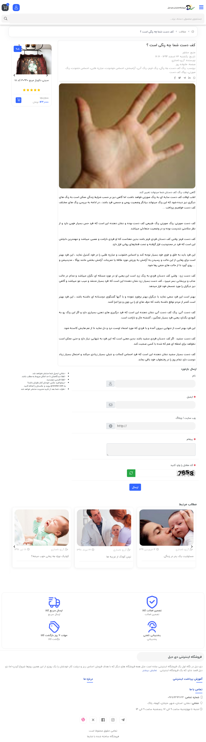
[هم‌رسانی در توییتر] (179, 78)
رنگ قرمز (153, 68)
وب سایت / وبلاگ (186, 418)
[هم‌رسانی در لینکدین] (189, 78)
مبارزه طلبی (97, 68)
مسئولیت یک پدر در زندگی (179, 556)
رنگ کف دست (178, 68)
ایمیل (190, 397)
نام (194, 375)
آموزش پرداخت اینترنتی (187, 678)
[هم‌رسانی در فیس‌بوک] (175, 78)
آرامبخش (131, 68)
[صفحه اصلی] (192, 31)
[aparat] (83, 719)
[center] (5, 19)
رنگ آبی (142, 68)
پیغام (190, 439)
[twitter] (93, 719)
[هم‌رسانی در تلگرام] (184, 78)
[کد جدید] (131, 473)
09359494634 (183, 697)
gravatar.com (57, 386)
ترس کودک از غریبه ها (118, 557)
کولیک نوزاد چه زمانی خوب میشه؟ (50, 556)
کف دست (175, 72)
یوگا (184, 72)
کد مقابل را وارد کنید (182, 465)
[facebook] (102, 719)
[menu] (201, 7)
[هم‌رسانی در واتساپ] (194, 78)
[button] (18, 100)
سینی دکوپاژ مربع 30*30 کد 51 (31, 80)
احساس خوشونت (114, 68)
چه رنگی (164, 68)
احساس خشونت (80, 68)
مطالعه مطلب (168, 563)
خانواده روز (181, 64)
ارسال (135, 487)
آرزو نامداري (178, 60)
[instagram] (112, 719)
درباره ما (88, 678)
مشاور (185, 52)
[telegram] (122, 719)
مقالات (182, 31)
